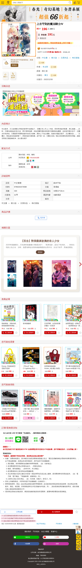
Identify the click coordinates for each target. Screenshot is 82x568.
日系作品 (64, 58)
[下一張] (78, 103)
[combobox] (40, 2)
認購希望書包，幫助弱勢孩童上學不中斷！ (55, 43)
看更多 (14, 65)
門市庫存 (59, 524)
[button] (2, 2)
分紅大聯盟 (45, 531)
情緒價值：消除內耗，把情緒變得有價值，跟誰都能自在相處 (10, 326)
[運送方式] (78, 547)
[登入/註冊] (75, 2)
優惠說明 (43, 38)
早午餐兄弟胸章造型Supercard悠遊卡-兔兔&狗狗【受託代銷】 (73, 368)
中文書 (45, 58)
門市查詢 (36, 531)
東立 (46, 75)
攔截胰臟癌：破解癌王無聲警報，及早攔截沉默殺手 (52, 411)
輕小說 (54, 58)
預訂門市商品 (41, 524)
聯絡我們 (41, 549)
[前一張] (3, 103)
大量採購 (75, 524)
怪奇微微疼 (27, 323)
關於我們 (28, 531)
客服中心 (54, 531)
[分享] (78, 542)
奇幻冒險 (75, 58)
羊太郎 (45, 67)
